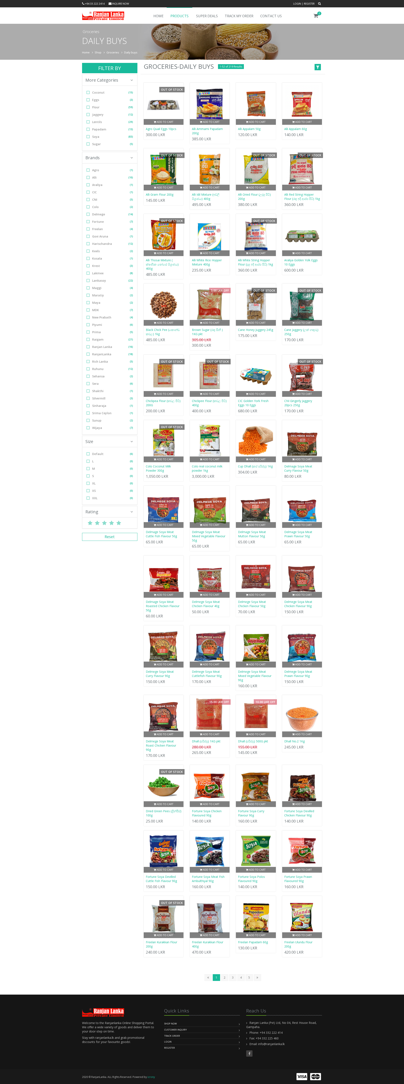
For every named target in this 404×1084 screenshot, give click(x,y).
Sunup (112, 420)
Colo (112, 207)
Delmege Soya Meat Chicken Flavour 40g (206, 604)
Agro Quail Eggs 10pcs (161, 129)
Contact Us (271, 16)
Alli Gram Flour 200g (159, 194)
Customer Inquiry (175, 1029)
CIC (112, 192)
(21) (130, 339)
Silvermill (112, 398)
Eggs (112, 100)
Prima (112, 332)
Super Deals (207, 16)
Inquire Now (120, 3)
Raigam (112, 339)
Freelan (112, 229)
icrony (151, 1077)
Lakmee (112, 273)
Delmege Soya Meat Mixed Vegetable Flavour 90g (254, 676)
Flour (112, 107)
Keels (112, 251)
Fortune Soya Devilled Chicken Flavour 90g (299, 813)
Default (112, 454)
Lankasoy (112, 281)
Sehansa (112, 376)
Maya (112, 303)
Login (297, 3)
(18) (130, 354)
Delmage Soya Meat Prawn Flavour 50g (298, 534)
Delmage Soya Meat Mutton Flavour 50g (252, 534)
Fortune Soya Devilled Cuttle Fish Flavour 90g (161, 879)
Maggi (112, 288)
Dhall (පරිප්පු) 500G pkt (253, 741)
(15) (130, 92)
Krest (112, 266)
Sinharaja (112, 406)
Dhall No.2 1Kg (294, 741)
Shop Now (170, 1023)
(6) (131, 324)
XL (112, 483)
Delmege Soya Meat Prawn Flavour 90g (298, 674)
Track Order (172, 1035)
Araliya (112, 185)
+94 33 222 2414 (94, 3)
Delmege (112, 214)
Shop (98, 52)
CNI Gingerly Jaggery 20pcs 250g (298, 403)
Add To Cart (164, 122)
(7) (131, 221)
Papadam (112, 129)
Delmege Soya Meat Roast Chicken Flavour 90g (161, 745)
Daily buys (130, 52)
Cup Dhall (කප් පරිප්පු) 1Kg (255, 466)
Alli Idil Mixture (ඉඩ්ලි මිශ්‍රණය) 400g (205, 196)
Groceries (112, 52)
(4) (131, 229)
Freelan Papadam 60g (253, 942)
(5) (131, 144)
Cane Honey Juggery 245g (255, 330)
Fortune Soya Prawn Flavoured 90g (298, 879)
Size (89, 441)
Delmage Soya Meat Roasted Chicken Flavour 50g (162, 606)
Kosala (112, 258)
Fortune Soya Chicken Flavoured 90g (207, 813)
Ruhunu (112, 369)
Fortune (112, 222)
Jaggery (112, 115)
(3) (131, 100)
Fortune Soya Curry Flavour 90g (251, 813)
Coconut (112, 92)
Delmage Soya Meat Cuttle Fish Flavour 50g (161, 534)
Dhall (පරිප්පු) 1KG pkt (206, 741)
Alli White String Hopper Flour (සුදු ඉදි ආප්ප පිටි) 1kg (255, 262)
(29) (130, 122)
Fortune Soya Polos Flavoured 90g (251, 879)
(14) (130, 214)
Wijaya (112, 428)
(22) (130, 280)
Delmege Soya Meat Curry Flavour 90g (160, 674)
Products (179, 16)
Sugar (112, 144)
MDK (112, 310)
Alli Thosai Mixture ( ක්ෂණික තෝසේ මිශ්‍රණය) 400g (162, 264)
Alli (112, 177)
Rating (91, 512)
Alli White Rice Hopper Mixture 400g (207, 262)
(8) (131, 273)
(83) (130, 136)
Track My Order (239, 16)
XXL (112, 498)
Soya (112, 137)
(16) (130, 347)
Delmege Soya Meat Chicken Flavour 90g (298, 604)
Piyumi (112, 325)
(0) (131, 461)
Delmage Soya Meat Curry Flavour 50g (298, 468)
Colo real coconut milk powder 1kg (207, 468)
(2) (131, 207)
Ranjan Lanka (112, 347)
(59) (130, 107)
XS (112, 491)
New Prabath (112, 317)
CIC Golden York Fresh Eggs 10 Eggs (253, 403)
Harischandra (112, 244)
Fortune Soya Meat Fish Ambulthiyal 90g (208, 879)
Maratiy (112, 295)
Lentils (112, 122)
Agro (112, 170)
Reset (110, 536)
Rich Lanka (112, 362)
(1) (131, 170)
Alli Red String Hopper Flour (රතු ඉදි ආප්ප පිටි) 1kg (302, 196)
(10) (130, 177)
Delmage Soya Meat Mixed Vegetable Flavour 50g (208, 536)
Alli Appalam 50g (249, 129)
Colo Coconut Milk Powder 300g (158, 468)
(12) (130, 114)
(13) (130, 129)
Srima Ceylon (112, 413)
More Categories (101, 80)
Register (309, 3)
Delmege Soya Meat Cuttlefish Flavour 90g (207, 674)
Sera (112, 384)
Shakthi (112, 391)
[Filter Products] (318, 68)
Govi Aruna (112, 236)
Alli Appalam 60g (295, 129)
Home (158, 16)
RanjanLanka (112, 354)
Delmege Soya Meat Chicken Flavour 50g (252, 604)
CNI (112, 200)
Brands (92, 158)
